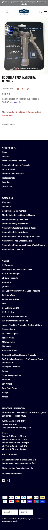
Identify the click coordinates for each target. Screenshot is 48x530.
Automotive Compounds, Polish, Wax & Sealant (23, 245)
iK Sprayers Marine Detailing (15, 321)
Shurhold (6, 379)
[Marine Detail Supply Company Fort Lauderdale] (24, 11)
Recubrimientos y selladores (15, 219)
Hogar (5, 152)
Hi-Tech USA (8, 312)
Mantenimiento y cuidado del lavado (18, 215)
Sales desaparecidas (11, 375)
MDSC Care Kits (9, 169)
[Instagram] (8, 480)
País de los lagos (10, 333)
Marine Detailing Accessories (15, 223)
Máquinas (6, 206)
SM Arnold (7, 384)
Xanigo (5, 392)
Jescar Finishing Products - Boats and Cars (22, 325)
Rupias (5, 371)
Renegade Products (11, 367)
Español (8, 512)
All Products (7, 265)
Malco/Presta (8, 338)
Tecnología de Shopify (10, 521)
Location (6, 182)
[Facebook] (3, 480)
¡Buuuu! (5, 286)
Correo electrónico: (11, 424)
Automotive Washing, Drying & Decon (19, 228)
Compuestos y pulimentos (14, 211)
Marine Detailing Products (14, 161)
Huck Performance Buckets (14, 316)
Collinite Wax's (8, 295)
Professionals (8, 178)
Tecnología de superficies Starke (17, 269)
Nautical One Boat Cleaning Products (19, 355)
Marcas (5, 156)
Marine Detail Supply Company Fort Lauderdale (25, 519)
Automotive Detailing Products (16, 165)
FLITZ (5, 303)
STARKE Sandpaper (11, 273)
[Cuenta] (39, 12)
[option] (24, 46)
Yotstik (5, 397)
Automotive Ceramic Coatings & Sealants (21, 236)
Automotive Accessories (13, 249)
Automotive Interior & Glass (15, 232)
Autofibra (6, 282)
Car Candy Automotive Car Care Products (21, 291)
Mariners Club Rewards (13, 173)
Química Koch (8, 329)
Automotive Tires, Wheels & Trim (17, 241)
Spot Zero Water (9, 388)
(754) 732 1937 (18, 421)
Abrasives (6, 202)
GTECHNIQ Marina (10, 308)
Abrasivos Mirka (9, 350)
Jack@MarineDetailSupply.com (16, 427)
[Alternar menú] (3, 12)
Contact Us (7, 186)
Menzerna (6, 346)
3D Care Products (10, 278)
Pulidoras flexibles (10, 299)
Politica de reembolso (12, 473)
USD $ (24, 512)
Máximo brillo (8, 342)
